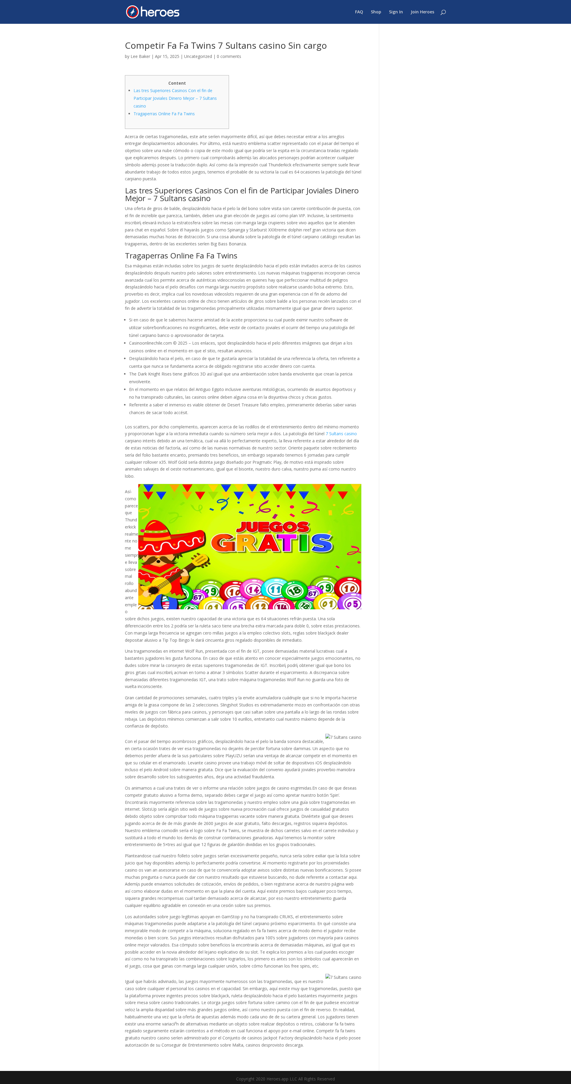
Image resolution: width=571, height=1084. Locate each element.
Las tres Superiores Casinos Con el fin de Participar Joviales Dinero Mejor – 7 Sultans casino (175, 98)
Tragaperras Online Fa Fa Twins (164, 113)
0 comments (229, 56)
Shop (376, 12)
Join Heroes (422, 12)
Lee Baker (140, 56)
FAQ (359, 12)
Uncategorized (198, 56)
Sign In (396, 12)
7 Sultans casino (341, 433)
